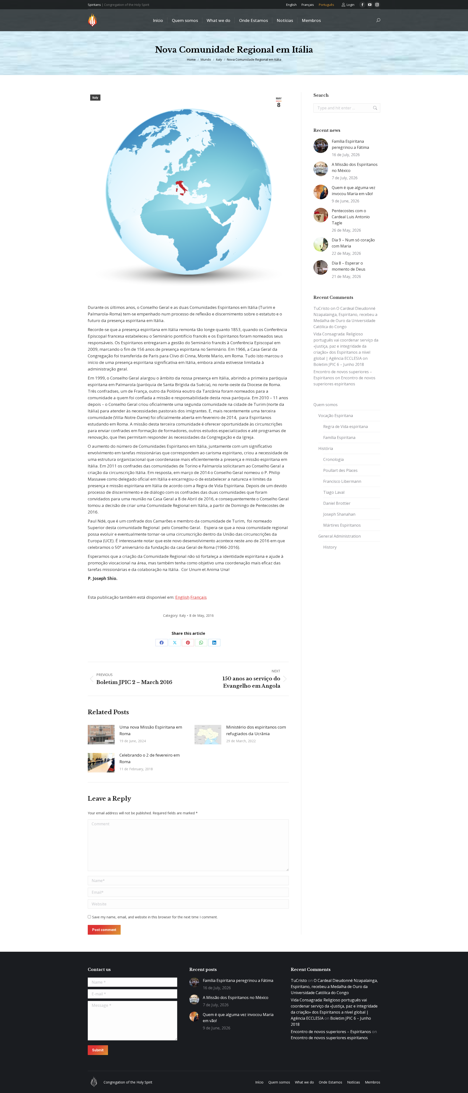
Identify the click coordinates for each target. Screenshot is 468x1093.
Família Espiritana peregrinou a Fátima (350, 144)
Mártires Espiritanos (342, 525)
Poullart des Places (340, 470)
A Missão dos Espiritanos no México (355, 167)
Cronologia (333, 459)
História (325, 448)
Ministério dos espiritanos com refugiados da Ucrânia (256, 730)
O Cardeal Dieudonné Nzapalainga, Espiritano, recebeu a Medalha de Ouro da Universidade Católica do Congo (334, 986)
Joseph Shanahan (339, 514)
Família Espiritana (339, 437)
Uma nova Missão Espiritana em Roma (150, 730)
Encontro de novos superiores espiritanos (329, 1037)
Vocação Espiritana (335, 415)
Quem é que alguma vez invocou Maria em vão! (353, 190)
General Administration (339, 536)
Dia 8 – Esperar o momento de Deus (348, 266)
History (330, 547)
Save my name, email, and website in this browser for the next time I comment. (155, 917)
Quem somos (325, 404)
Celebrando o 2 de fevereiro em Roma (149, 758)
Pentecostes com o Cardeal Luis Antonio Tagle (351, 217)
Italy (95, 97)
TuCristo (321, 308)
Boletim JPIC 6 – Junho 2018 (338, 364)
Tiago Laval (333, 492)
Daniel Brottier (337, 503)
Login (350, 4)
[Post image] (101, 734)
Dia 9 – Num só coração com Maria (353, 243)
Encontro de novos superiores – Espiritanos (331, 1031)
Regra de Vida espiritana (345, 426)
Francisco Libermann (342, 481)
